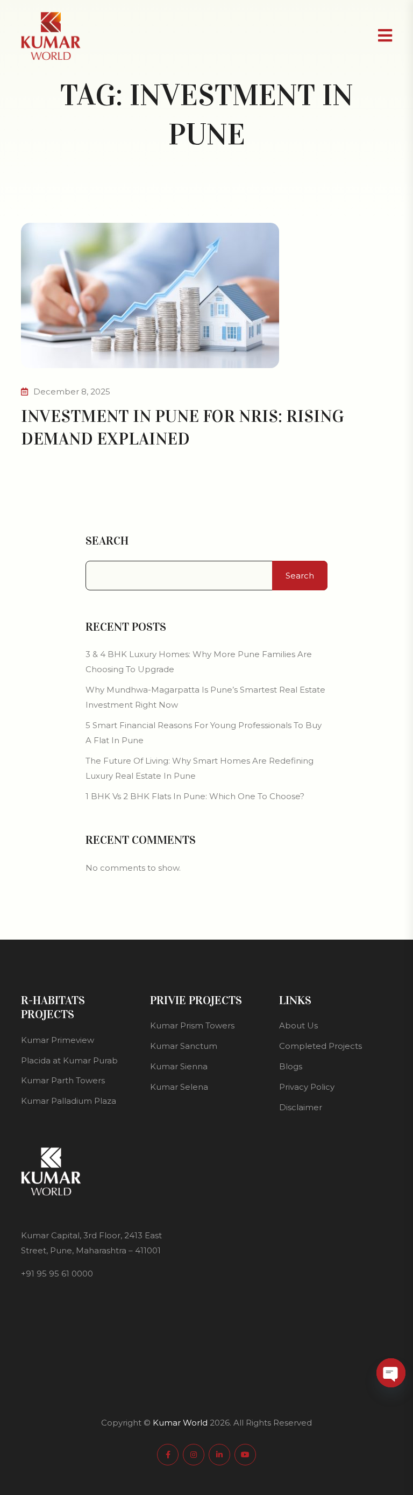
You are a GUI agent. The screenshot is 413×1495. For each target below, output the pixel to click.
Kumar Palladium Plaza (68, 1101)
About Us (298, 1025)
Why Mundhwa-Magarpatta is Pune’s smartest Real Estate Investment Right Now (205, 697)
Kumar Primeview (57, 1040)
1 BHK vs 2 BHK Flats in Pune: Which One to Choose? (195, 796)
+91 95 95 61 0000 (57, 1273)
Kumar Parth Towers (63, 1080)
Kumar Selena (179, 1087)
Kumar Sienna (179, 1066)
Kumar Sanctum (183, 1046)
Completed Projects (320, 1046)
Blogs (290, 1066)
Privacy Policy (306, 1087)
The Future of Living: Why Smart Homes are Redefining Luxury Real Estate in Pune (200, 768)
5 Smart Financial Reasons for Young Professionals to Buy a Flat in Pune (204, 732)
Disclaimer (300, 1107)
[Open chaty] (390, 1372)
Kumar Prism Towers (192, 1025)
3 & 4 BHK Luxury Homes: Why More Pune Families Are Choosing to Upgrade (199, 661)
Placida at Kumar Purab (69, 1060)
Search (107, 541)
